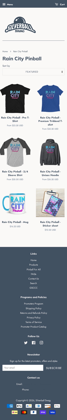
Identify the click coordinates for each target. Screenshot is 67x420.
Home (5, 51)
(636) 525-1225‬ (37, 389)
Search (33, 283)
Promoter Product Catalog (33, 326)
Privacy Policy (33, 317)
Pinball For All (33, 269)
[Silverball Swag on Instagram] (41, 343)
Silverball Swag (43, 400)
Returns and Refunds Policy (33, 313)
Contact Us (33, 278)
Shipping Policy (33, 308)
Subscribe (54, 368)
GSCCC (34, 287)
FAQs (33, 274)
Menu (9, 4)
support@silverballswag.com (37, 384)
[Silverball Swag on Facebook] (33, 343)
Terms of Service (34, 322)
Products (33, 264)
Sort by (6, 66)
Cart (62, 4)
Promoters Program (33, 303)
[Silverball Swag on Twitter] (26, 343)
